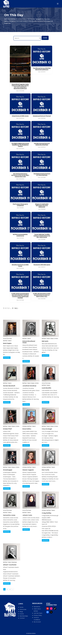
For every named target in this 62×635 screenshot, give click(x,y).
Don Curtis (45, 470)
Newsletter (37, 607)
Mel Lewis (45, 341)
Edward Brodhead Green (28, 342)
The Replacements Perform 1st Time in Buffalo (41, 174)
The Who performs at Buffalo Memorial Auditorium (42, 68)
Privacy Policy (38, 615)
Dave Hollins (26, 429)
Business (14, 562)
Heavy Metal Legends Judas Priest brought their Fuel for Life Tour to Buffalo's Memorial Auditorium (20, 86)
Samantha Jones (9, 515)
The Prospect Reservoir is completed (20, 204)
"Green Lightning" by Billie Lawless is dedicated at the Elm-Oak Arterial (41, 236)
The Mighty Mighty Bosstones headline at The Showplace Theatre (20, 145)
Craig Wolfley (46, 513)
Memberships (24, 616)
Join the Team (38, 613)
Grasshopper (7, 470)
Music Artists (54, 338)
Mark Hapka (7, 343)
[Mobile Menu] (58, 3)
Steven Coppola (28, 470)
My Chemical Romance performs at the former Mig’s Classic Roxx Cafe (20, 175)
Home (21, 607)
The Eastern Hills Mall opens (41, 264)
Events (22, 614)
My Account (37, 622)
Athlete (24, 426)
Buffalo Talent (7, 341)
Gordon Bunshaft (9, 386)
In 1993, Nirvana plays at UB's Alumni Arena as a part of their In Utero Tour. (42, 295)
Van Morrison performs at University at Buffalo (42, 144)
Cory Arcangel (47, 429)
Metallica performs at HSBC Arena (20, 265)
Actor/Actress (7, 338)
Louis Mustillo (46, 388)
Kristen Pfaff (7, 429)
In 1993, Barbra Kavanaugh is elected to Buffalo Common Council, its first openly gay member (20, 296)
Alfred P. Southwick (9, 565)
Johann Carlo (27, 515)
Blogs (21, 612)
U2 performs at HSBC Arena (20, 116)
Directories (23, 609)
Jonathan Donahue (29, 386)
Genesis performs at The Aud (42, 116)
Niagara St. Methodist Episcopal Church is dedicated (41, 205)
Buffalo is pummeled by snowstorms (20, 235)
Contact (22, 618)
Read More (7, 357)
